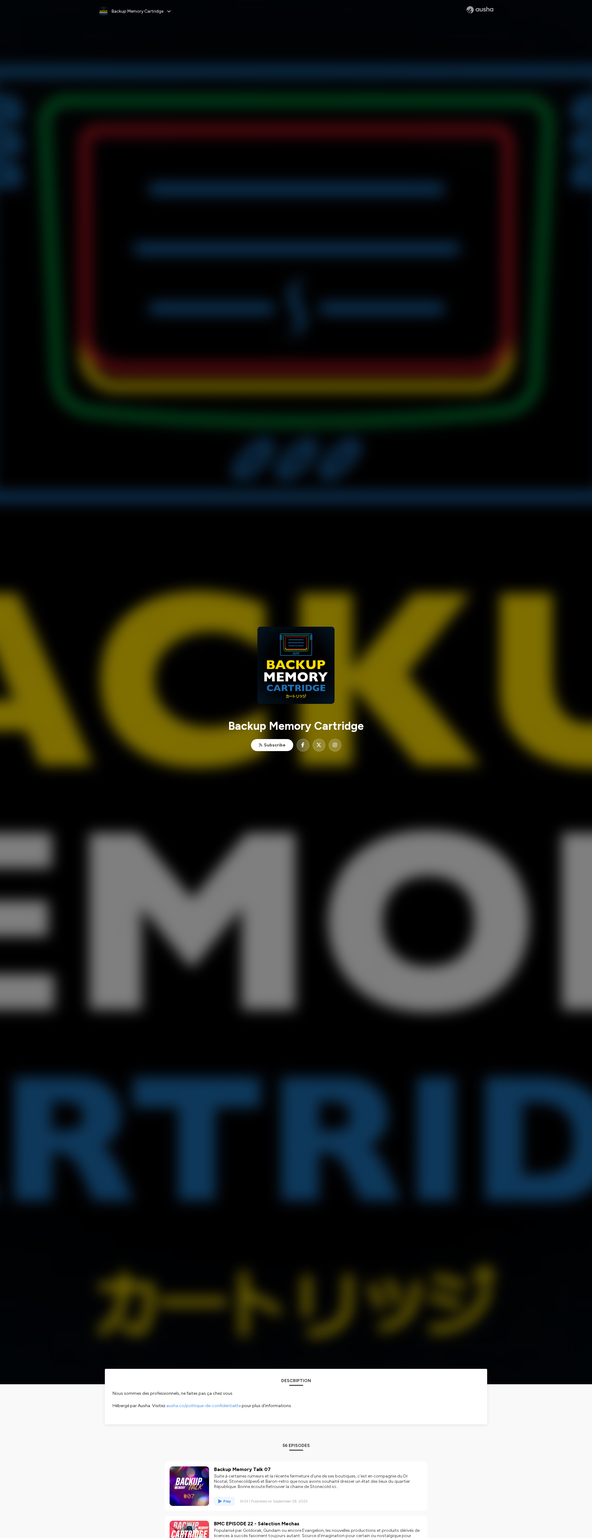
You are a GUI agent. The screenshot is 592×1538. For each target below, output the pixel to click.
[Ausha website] (480, 10)
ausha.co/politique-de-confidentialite (203, 1405)
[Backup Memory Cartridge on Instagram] (335, 745)
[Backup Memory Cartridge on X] (319, 745)
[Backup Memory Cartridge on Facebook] (303, 745)
